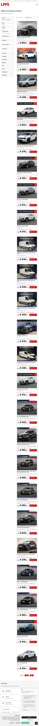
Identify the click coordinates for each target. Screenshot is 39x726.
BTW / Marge (4, 59)
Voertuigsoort (4, 71)
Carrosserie (4, 53)
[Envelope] (3, 703)
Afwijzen (12, 722)
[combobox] (7, 24)
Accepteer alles (25, 722)
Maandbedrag (5, 36)
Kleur (3, 65)
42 (30, 675)
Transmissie (4, 56)
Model (3, 27)
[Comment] (3, 697)
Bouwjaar (4, 40)
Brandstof (4, 62)
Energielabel (4, 75)
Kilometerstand (5, 44)
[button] (37, 4)
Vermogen (4, 48)
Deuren (3, 68)
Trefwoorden (5, 31)
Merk (3, 23)
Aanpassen (18, 722)
